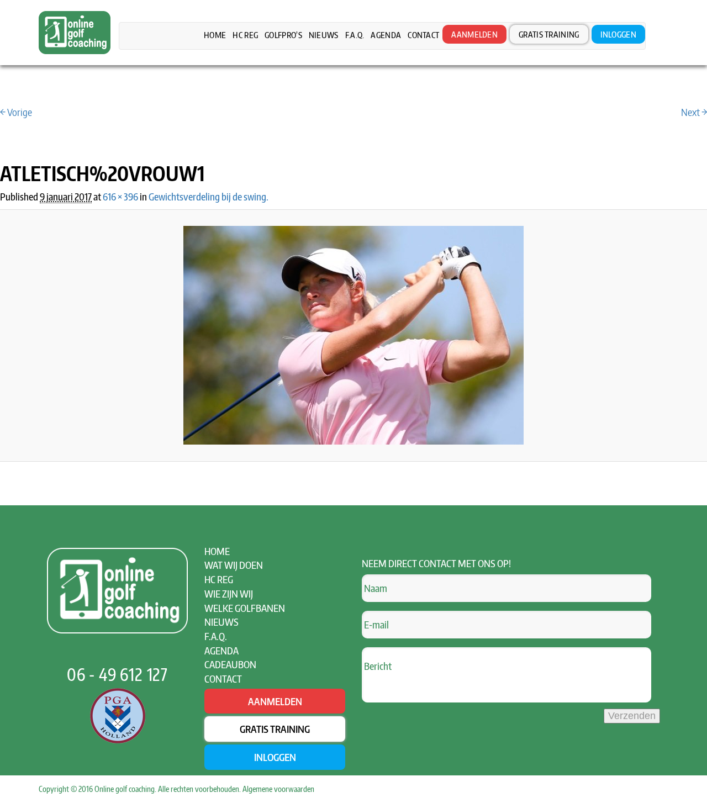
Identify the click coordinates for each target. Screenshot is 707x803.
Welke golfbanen (244, 607)
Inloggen (618, 34)
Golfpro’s (283, 35)
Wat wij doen (233, 564)
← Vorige (16, 111)
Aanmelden (474, 34)
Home (215, 35)
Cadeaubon (230, 664)
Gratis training (549, 34)
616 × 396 (120, 196)
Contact (423, 35)
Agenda (386, 35)
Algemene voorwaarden (278, 789)
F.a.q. (355, 35)
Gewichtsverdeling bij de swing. (208, 196)
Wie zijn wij (228, 593)
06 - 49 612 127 (117, 674)
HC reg (245, 35)
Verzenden (632, 715)
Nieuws (324, 35)
